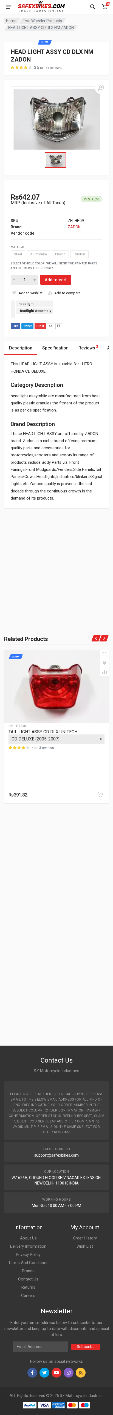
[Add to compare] (104, 671)
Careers (28, 1295)
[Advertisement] (56, 564)
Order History (85, 1238)
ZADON (74, 227)
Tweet (27, 326)
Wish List (85, 1246)
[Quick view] (104, 654)
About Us (28, 1238)
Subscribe (86, 1346)
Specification (55, 348)
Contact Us (28, 1279)
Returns (28, 1287)
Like (15, 326)
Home (11, 21)
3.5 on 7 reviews (48, 67)
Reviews (88, 347)
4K (50, 326)
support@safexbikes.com (56, 1155)
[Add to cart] (100, 795)
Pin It (40, 326)
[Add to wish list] (104, 663)
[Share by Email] (58, 326)
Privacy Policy (28, 1254)
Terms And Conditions (28, 1262)
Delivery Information (28, 1246)
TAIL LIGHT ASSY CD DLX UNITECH (43, 731)
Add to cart (56, 279)
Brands (28, 1270)
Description (20, 348)
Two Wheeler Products (42, 21)
